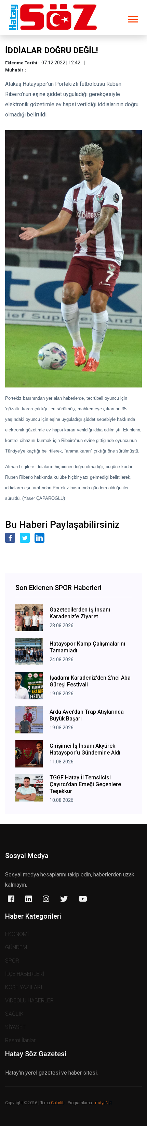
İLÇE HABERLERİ (24, 974)
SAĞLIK (14, 1014)
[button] (132, 17)
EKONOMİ (17, 934)
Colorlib (58, 1102)
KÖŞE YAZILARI (23, 987)
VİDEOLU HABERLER (29, 1000)
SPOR (12, 960)
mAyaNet (103, 1102)
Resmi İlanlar (20, 1040)
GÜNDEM (16, 947)
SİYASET (15, 1027)
